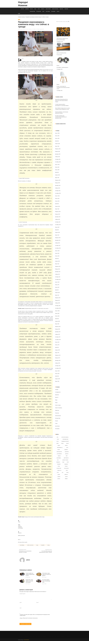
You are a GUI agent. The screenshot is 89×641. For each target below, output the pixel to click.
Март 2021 (57, 295)
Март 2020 (57, 323)
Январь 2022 (57, 269)
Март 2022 (57, 263)
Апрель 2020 (57, 321)
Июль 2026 (57, 135)
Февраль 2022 (57, 266)
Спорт (43, 11)
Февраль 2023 (57, 237)
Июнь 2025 (57, 169)
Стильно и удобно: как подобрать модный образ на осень (30, 574)
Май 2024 (57, 203)
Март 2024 (57, 208)
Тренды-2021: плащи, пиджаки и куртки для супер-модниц (29, 581)
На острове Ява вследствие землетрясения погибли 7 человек (45, 552)
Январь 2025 (57, 182)
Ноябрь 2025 (57, 156)
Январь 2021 (57, 300)
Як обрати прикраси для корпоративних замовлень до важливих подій (61, 117)
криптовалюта (66, 457)
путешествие (59, 468)
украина (59, 476)
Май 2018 (57, 376)
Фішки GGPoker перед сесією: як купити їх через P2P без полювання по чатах (62, 109)
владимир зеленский (65, 441)
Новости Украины (55, 8)
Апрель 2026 (57, 143)
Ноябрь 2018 (57, 363)
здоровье (66, 449)
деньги (67, 443)
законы (58, 449)
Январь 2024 (57, 214)
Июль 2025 (57, 167)
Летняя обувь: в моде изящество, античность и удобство (46, 574)
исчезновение (59, 453)
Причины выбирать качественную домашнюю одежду (61, 112)
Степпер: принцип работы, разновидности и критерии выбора (62, 105)
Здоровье (27, 8)
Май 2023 (57, 229)
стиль (58, 472)
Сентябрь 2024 (58, 193)
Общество (61, 8)
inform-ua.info (24, 542)
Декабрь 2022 (57, 240)
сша (62, 472)
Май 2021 (57, 289)
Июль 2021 (57, 284)
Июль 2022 (57, 253)
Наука (39, 8)
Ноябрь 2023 (57, 219)
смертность (59, 470)
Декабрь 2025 (57, 154)
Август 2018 (57, 370)
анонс (58, 439)
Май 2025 (57, 172)
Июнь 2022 (57, 255)
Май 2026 (57, 141)
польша (66, 466)
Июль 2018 (57, 373)
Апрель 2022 (57, 261)
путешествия (66, 468)
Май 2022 (57, 258)
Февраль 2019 (57, 355)
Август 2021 (57, 282)
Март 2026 (57, 146)
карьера (59, 455)
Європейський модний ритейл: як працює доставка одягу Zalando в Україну (61, 100)
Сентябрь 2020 (58, 308)
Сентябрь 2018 (58, 368)
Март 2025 (57, 177)
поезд (59, 466)
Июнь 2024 (57, 201)
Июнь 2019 (57, 344)
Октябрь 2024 (57, 190)
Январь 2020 (57, 329)
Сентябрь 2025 (58, 161)
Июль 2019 (57, 342)
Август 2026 (57, 133)
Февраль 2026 (57, 148)
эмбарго (66, 478)
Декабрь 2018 (57, 360)
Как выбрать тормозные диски (62, 67)
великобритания (65, 439)
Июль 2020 (57, 313)
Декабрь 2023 (57, 216)
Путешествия (38, 11)
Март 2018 (57, 381)
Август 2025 (57, 164)
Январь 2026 (57, 151)
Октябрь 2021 (57, 276)
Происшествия (32, 11)
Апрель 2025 (57, 174)
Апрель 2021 (57, 292)
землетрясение (59, 451)
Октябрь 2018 (57, 365)
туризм (58, 474)
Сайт (20, 607)
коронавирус (59, 457)
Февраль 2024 (57, 211)
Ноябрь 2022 (57, 242)
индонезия (67, 451)
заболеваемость (60, 447)
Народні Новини (23, 4)
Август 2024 (57, 195)
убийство (66, 474)
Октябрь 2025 (57, 159)
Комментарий (22, 593)
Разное (58, 11)
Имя (21, 602)
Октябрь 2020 (57, 305)
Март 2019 (57, 352)
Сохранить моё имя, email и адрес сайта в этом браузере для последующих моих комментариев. (35, 615)
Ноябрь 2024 (57, 188)
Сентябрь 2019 (58, 339)
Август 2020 (57, 310)
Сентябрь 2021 (58, 279)
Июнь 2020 (57, 316)
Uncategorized (57, 392)
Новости (42, 8)
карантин (66, 453)
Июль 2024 (57, 198)
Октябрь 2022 (57, 245)
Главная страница (21, 16)
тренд (67, 472)
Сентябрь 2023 (58, 224)
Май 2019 (57, 347)
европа (59, 445)
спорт (67, 470)
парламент (66, 464)
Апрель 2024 (57, 206)
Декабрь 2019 (57, 331)
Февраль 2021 (57, 297)
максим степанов (65, 459)
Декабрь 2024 (57, 185)
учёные (66, 476)
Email (37, 602)
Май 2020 (57, 318)
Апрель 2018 (57, 378)
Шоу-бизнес (48, 11)
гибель (62, 443)
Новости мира (48, 8)
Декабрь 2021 (57, 271)
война (57, 443)
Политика (66, 8)
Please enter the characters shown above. (30, 618)
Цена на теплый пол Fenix (61, 52)
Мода (35, 8)
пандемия (58, 464)
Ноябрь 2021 (57, 274)
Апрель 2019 (57, 350)
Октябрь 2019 (57, 336)
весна (58, 441)
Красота (31, 8)
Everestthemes (26, 639)
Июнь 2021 (57, 287)
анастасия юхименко (65, 437)
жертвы (66, 445)
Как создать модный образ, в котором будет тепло (46, 581)
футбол (59, 478)
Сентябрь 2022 (58, 248)
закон (67, 447)
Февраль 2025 (57, 180)
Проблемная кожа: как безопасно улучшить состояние (25, 552)
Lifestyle (22, 8)
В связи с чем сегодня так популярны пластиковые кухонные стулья (63, 87)
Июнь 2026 (57, 138)
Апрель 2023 (57, 232)
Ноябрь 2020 (57, 302)
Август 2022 (57, 250)
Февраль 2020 (57, 326)
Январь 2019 (57, 357)
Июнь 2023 (57, 227)
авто (57, 437)
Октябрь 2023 (57, 221)
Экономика (53, 11)
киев (66, 455)
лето (58, 459)
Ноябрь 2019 (57, 334)
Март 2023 (57, 235)
